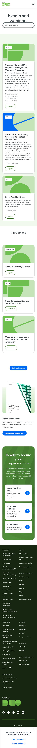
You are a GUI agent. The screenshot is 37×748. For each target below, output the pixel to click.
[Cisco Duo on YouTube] (13, 712)
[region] (18, 737)
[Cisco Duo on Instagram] (18, 712)
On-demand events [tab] (11, 25)
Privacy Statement (17, 739)
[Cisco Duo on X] (8, 712)
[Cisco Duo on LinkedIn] (23, 712)
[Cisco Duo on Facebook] (3, 712)
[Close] (34, 730)
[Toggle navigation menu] (33, 4)
